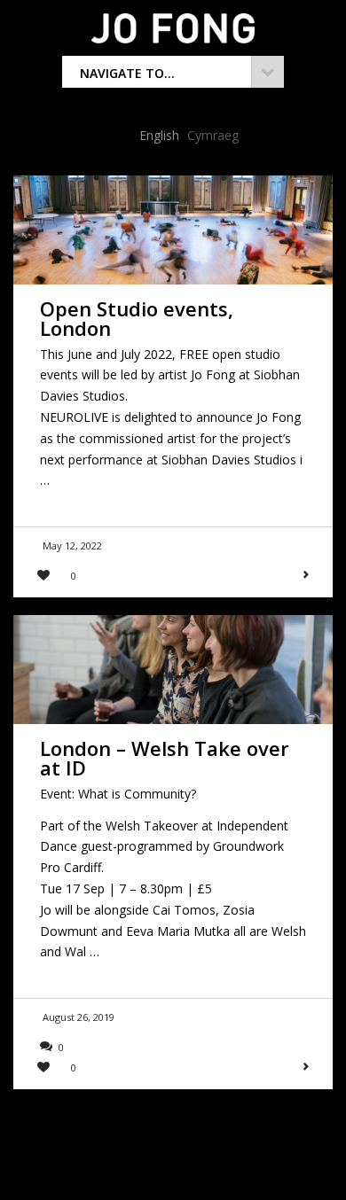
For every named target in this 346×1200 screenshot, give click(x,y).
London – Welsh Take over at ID (164, 758)
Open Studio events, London (136, 318)
